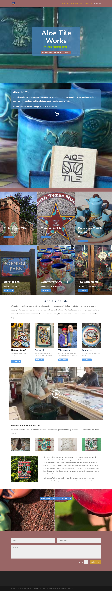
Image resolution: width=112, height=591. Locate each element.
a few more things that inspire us (55, 498)
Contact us (97, 3)
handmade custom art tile (55, 52)
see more (15, 361)
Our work (87, 3)
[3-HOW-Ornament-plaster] (67, 451)
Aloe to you (65, 3)
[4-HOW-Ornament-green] (91, 451)
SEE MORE (8, 237)
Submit (94, 562)
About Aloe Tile (75, 3)
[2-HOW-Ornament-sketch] (44, 451)
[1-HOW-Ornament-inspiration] (20, 451)
